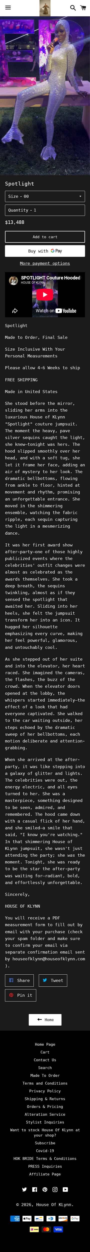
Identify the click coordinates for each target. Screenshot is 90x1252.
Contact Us (45, 1060)
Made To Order (45, 1075)
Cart (45, 1052)
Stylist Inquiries (45, 1122)
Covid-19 (45, 1151)
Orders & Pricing (45, 1106)
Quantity (18, 210)
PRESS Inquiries (45, 1166)
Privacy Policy (45, 1091)
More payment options (45, 263)
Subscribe (45, 1143)
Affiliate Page (45, 1174)
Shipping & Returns (45, 1099)
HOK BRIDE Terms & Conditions (45, 1158)
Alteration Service (45, 1114)
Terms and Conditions (45, 1083)
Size (13, 196)
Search (45, 1068)
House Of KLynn (53, 1204)
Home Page (45, 1044)
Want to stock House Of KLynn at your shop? (45, 1133)
